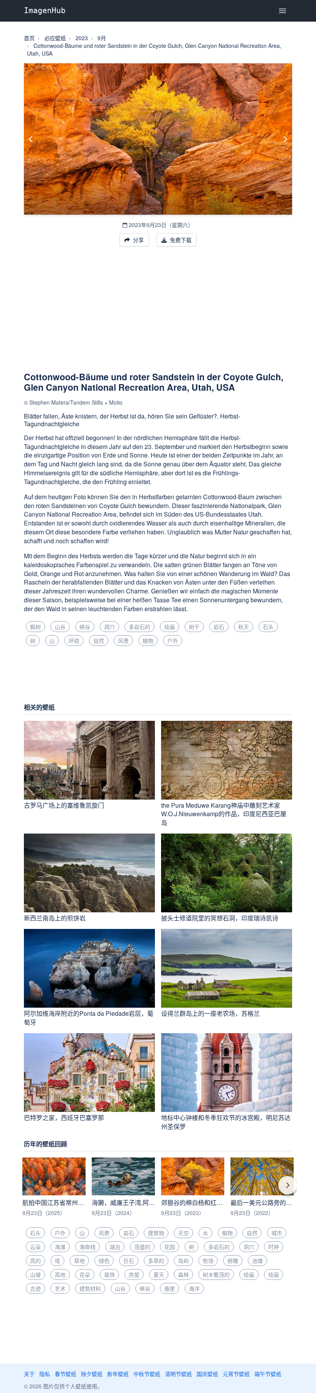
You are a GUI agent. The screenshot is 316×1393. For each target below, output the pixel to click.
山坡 (35, 1274)
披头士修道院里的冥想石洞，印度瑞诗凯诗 (219, 917)
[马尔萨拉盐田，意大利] (31, 139)
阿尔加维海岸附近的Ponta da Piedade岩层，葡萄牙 (88, 1018)
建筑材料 (90, 1288)
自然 (98, 640)
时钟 (273, 1247)
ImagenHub (45, 10)
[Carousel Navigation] (158, 1191)
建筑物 (156, 1233)
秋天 (243, 626)
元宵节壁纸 (236, 1374)
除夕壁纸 (92, 1374)
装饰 (109, 1274)
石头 (268, 626)
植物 (148, 640)
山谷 (60, 626)
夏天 (158, 1274)
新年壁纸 (118, 1374)
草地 (79, 1260)
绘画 (169, 626)
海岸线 (87, 1247)
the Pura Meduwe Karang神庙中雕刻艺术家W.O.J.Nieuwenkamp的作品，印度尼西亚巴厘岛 (223, 814)
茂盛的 (142, 1247)
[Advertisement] (158, 313)
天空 (183, 1233)
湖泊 (114, 1247)
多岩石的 (139, 626)
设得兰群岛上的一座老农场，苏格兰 (210, 1013)
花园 (169, 1247)
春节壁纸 (65, 1374)
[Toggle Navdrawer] (282, 10)
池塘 (257, 1260)
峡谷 (84, 626)
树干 (194, 626)
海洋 (194, 1288)
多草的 (156, 1260)
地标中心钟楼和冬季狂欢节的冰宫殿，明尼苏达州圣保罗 (226, 1122)
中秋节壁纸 (146, 1374)
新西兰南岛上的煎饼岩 (55, 917)
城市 (276, 1233)
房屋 (134, 1274)
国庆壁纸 (207, 1374)
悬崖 (169, 1288)
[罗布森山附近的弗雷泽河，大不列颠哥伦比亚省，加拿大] (285, 139)
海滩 (60, 1247)
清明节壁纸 (178, 1374)
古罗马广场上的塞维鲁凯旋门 (64, 805)
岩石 (218, 626)
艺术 (60, 1288)
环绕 (74, 640)
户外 (172, 640)
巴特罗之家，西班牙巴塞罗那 (64, 1117)
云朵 (35, 1247)
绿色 (104, 1260)
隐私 (44, 1374)
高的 (35, 1260)
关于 (29, 1374)
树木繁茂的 (216, 1274)
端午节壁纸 (267, 1374)
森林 (183, 1274)
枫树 (35, 626)
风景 (123, 640)
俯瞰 (232, 1260)
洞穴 (109, 626)
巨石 (128, 1260)
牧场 (208, 1260)
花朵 (84, 1274)
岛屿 (183, 1260)
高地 (60, 1274)
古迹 (35, 1288)
